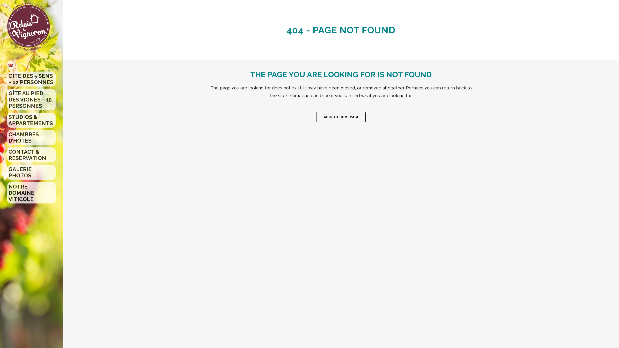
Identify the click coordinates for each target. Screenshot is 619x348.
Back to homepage (341, 117)
